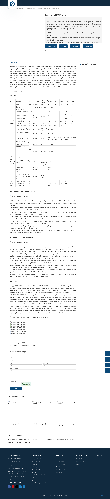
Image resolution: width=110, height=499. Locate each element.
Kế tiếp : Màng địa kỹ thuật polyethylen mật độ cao (22, 345)
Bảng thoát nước (36, 469)
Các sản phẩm (20, 8)
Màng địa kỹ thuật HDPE (43, 8)
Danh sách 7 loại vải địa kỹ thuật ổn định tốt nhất (19, 442)
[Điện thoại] (107, 359)
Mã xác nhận (13, 381)
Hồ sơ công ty (79, 459)
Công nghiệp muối (60, 464)
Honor (77, 464)
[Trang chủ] (12, 4)
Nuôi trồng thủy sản (60, 469)
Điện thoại (76, 46)
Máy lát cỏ (34, 477)
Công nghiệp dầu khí (61, 461)
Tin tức (62, 3)
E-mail (64, 46)
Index (102, 495)
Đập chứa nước (59, 472)
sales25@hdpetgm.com (17, 468)
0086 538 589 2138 (14, 465)
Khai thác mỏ (59, 467)
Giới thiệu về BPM (81, 456)
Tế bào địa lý (35, 464)
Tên (11, 357)
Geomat (34, 472)
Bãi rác (57, 459)
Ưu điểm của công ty (81, 461)
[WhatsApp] (107, 353)
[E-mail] (107, 365)
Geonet (34, 480)
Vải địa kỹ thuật (36, 461)
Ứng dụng (59, 456)
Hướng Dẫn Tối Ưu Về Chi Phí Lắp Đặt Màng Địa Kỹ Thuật (58, 439)
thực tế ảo (80, 3)
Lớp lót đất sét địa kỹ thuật (38, 475)
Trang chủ (30, 3)
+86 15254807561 (18, 458)
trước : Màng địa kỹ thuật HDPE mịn (18, 343)
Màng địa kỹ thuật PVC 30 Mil (17, 424)
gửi (16, 388)
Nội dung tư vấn (14, 368)
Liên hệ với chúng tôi (71, 3)
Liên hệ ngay (52, 46)
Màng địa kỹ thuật (30, 8)
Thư (11, 363)
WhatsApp (89, 46)
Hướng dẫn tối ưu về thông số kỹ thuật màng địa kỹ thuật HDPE (19, 439)
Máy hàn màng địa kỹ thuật (39, 483)
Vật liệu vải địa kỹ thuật (39, 424)
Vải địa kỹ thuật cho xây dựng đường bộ (65, 424)
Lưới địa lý (34, 467)
